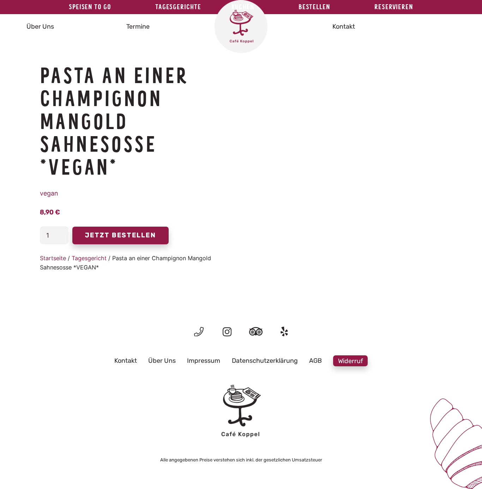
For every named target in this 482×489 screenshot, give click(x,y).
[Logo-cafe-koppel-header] (241, 26)
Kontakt (125, 361)
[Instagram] (227, 332)
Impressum (203, 361)
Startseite (53, 258)
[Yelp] (284, 331)
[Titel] (199, 331)
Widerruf (350, 361)
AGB (315, 361)
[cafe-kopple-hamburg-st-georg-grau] (241, 411)
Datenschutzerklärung (265, 361)
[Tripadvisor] (256, 331)
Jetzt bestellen (120, 235)
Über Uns (162, 361)
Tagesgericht (89, 258)
